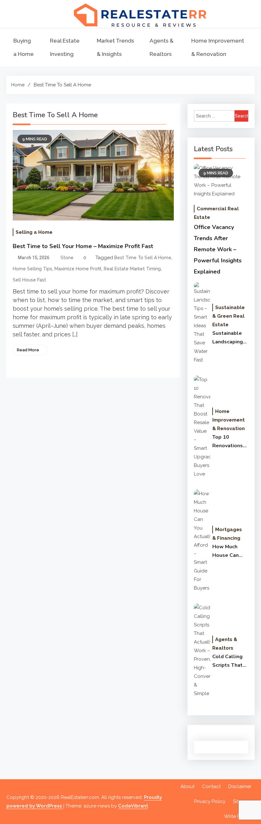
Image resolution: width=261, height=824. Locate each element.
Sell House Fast (29, 279)
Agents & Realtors (161, 47)
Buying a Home (23, 47)
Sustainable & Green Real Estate (228, 316)
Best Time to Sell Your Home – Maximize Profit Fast (83, 246)
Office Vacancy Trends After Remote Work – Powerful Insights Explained (218, 249)
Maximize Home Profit (78, 268)
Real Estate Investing (65, 47)
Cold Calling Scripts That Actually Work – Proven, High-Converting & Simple (230, 661)
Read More (28, 350)
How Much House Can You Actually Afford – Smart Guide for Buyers (227, 551)
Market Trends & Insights (115, 47)
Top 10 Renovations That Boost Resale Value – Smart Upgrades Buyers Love (228, 442)
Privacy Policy (209, 801)
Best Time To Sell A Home (142, 257)
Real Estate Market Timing (132, 268)
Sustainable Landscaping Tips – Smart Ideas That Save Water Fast (227, 338)
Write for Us (237, 816)
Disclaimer (239, 786)
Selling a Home (34, 232)
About (187, 786)
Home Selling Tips (32, 268)
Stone (67, 257)
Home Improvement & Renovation (217, 47)
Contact (211, 786)
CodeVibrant (133, 806)
